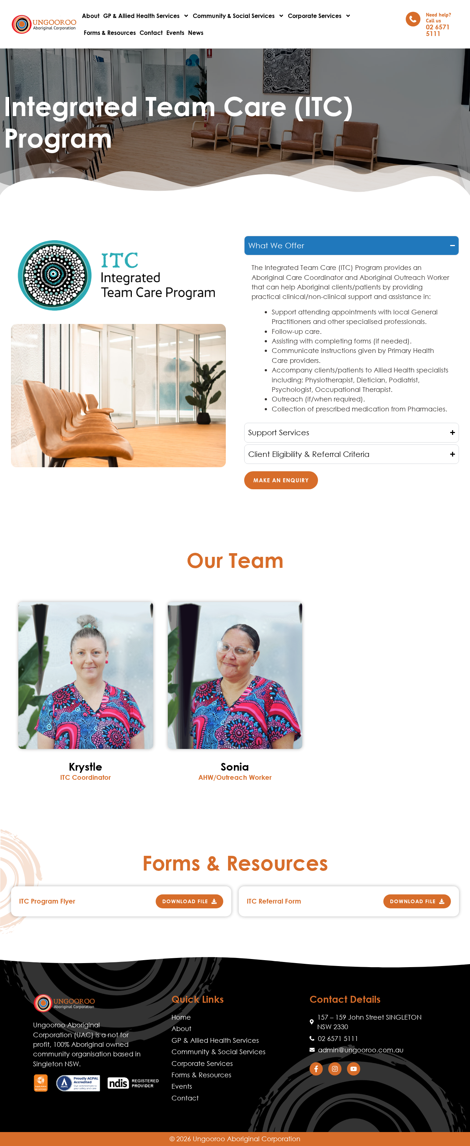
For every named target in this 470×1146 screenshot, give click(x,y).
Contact (151, 32)
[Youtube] (353, 1068)
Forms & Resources (110, 32)
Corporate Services (314, 15)
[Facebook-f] (316, 1068)
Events (175, 32)
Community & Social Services (234, 15)
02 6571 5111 (438, 30)
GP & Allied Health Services (141, 15)
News (195, 32)
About (91, 15)
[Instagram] (334, 1068)
